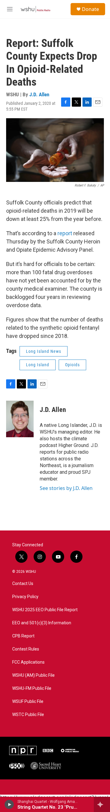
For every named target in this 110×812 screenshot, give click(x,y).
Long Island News (43, 351)
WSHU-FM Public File (31, 688)
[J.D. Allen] (20, 419)
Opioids (72, 364)
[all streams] (102, 804)
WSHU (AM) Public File (33, 675)
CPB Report (23, 636)
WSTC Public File (28, 714)
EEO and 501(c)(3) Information (41, 623)
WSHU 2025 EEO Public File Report (45, 610)
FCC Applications (28, 662)
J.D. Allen (39, 94)
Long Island (37, 364)
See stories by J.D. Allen (66, 488)
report (64, 233)
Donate (90, 9)
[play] (9, 804)
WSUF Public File (27, 701)
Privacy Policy (25, 596)
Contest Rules (25, 649)
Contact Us (22, 583)
